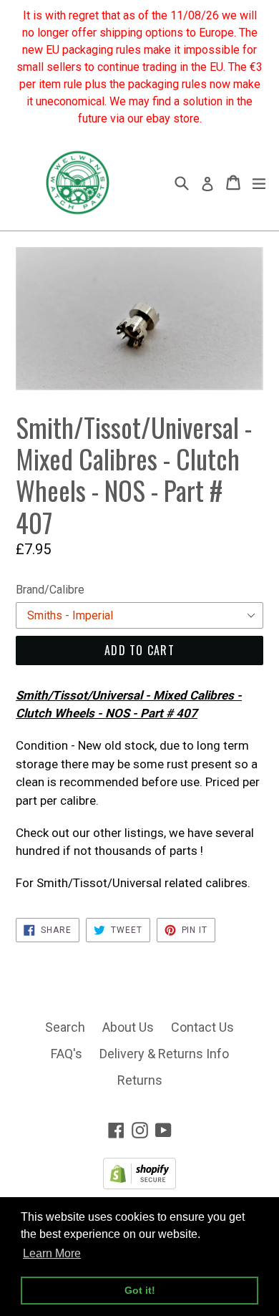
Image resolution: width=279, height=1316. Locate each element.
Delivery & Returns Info (164, 1053)
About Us (128, 1027)
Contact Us (202, 1027)
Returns (139, 1080)
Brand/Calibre (50, 589)
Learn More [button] (52, 1253)
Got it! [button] (139, 1290)
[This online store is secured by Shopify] (139, 1184)
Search (65, 1027)
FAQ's (66, 1053)
